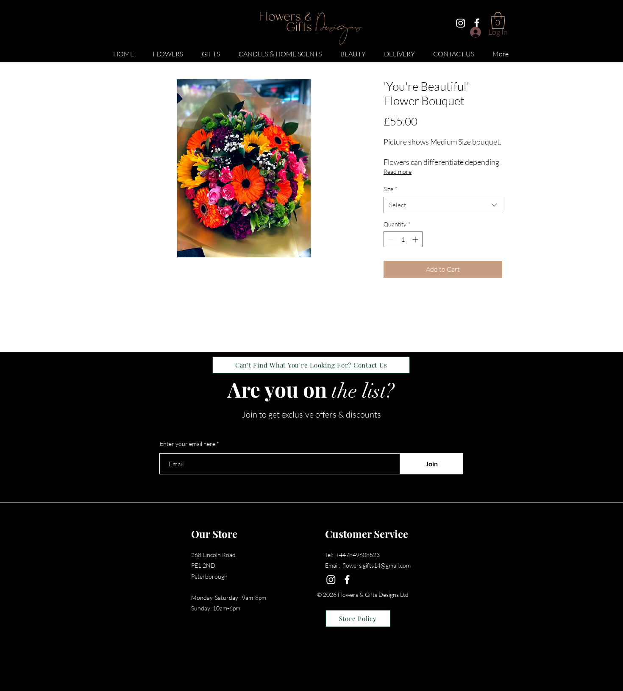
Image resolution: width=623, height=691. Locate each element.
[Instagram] (461, 23)
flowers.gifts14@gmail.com (376, 565)
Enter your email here (187, 444)
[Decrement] (390, 239)
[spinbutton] (403, 239)
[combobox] (443, 205)
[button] (167, 50)
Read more (398, 171)
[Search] (510, 31)
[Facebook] (477, 23)
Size (391, 188)
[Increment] (416, 239)
